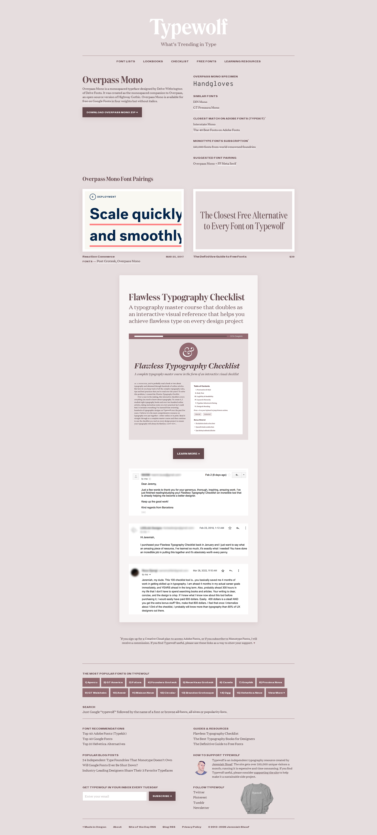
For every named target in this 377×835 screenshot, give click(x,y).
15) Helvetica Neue (249, 693)
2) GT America (113, 682)
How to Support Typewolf (216, 755)
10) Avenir (119, 693)
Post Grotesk (106, 261)
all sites (194, 711)
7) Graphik (246, 682)
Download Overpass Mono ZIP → (112, 112)
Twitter (199, 792)
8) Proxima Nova (270, 682)
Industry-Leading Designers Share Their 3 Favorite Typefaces (127, 770)
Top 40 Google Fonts (97, 738)
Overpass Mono (128, 261)
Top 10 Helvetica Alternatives (103, 744)
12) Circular (167, 693)
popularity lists (215, 711)
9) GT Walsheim (96, 693)
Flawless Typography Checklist (216, 733)
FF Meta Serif (227, 163)
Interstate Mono (204, 124)
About (117, 827)
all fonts (182, 711)
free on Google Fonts (96, 101)
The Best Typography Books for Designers (224, 738)
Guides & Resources (211, 728)
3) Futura (135, 682)
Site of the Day (142, 827)
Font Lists (125, 61)
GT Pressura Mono (206, 107)
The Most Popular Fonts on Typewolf (115, 673)
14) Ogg (225, 693)
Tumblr (198, 802)
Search (88, 707)
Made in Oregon (94, 827)
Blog (169, 827)
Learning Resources (242, 61)
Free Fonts (206, 61)
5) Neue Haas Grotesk (198, 682)
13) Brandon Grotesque (197, 693)
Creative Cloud (154, 638)
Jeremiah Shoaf (222, 764)
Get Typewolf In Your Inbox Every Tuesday (120, 787)
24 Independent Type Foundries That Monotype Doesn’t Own (127, 760)
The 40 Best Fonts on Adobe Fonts (216, 129)
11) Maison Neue (143, 693)
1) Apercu (91, 682)
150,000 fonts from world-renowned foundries (224, 146)
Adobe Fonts (191, 638)
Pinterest (200, 797)
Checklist (180, 61)
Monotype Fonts (239, 638)
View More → (276, 693)
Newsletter (201, 807)
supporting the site (266, 772)
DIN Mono (200, 101)
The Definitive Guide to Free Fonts (219, 256)
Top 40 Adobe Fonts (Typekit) (104, 733)
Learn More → (188, 453)
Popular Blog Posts (100, 755)
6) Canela (226, 682)
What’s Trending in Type (188, 44)
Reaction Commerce (98, 256)
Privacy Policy (191, 827)
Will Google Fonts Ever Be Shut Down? (110, 765)
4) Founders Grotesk (162, 682)
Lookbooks (153, 61)
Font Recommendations (103, 728)
